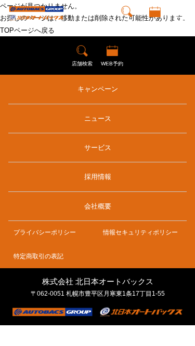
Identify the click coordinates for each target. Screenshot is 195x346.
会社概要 (97, 206)
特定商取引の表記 (38, 256)
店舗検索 (126, 23)
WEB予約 (155, 23)
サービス (97, 147)
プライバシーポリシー (45, 232)
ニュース (97, 118)
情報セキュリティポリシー (140, 232)
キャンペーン (97, 89)
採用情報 (97, 177)
